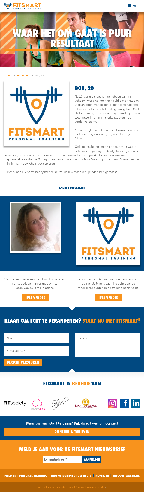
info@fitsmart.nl (126, 476)
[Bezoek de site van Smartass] (37, 403)
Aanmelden (92, 459)
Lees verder (36, 297)
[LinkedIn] (135, 403)
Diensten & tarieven (72, 431)
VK (103, 487)
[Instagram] (112, 403)
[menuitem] (10, 75)
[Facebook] (124, 403)
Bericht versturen (23, 362)
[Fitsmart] (22, 5)
